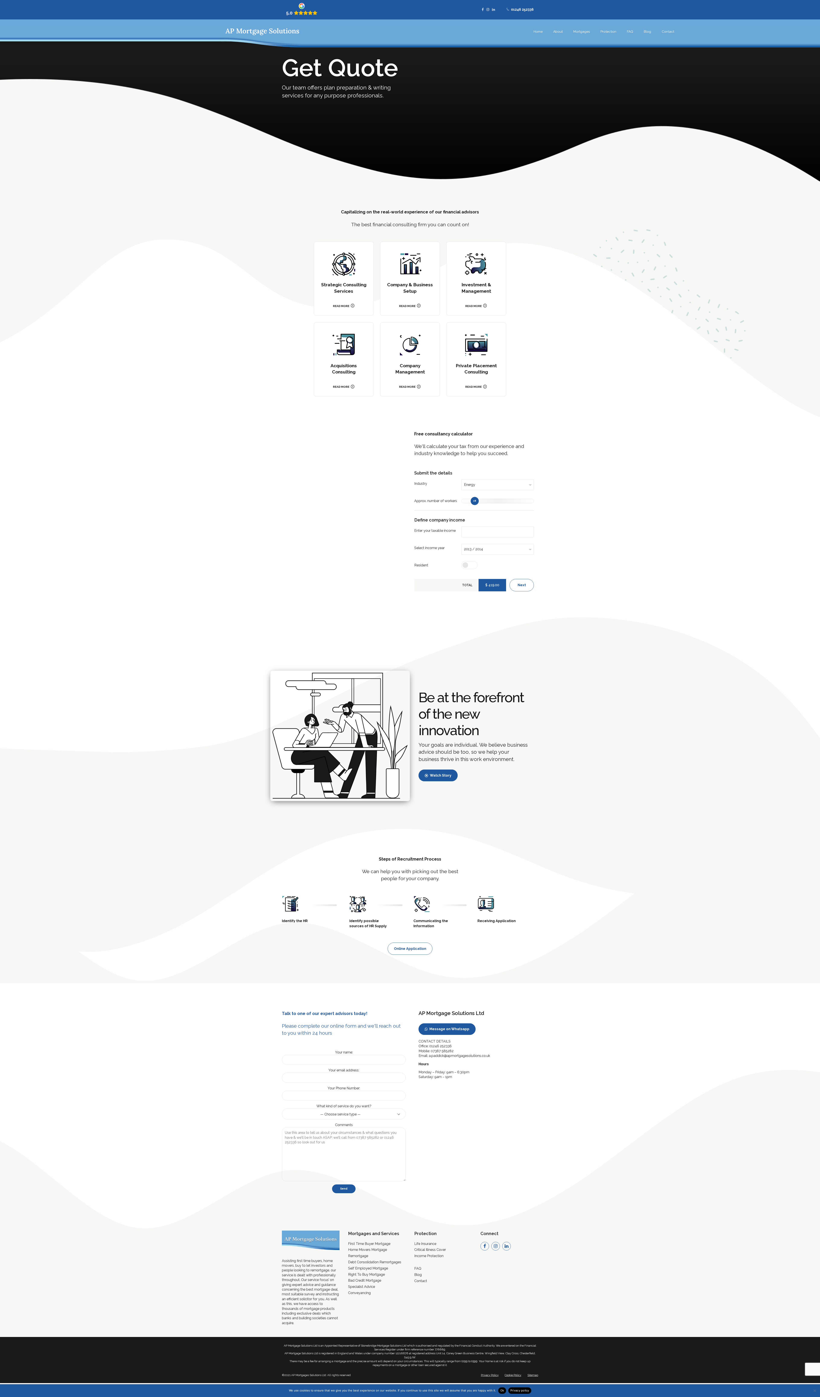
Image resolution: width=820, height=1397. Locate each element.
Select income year (429, 548)
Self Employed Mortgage (368, 1268)
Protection (608, 32)
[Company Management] (410, 344)
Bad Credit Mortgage (364, 1280)
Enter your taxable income (435, 531)
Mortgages (581, 32)
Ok (502, 1390)
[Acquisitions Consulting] (344, 344)
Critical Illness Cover (430, 1250)
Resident (421, 565)
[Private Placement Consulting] (476, 344)
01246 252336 (440, 1046)
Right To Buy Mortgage (366, 1274)
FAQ (630, 32)
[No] (815, 1390)
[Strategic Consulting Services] (344, 264)
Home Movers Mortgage (367, 1250)
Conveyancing (359, 1293)
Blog (647, 32)
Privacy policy (519, 1390)
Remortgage (358, 1256)
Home (538, 32)
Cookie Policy (513, 1375)
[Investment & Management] (476, 264)
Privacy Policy (490, 1375)
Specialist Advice (361, 1287)
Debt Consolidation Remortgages (374, 1262)
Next (522, 585)
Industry (420, 484)
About (558, 32)
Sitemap (532, 1375)
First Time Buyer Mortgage (369, 1244)
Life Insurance (425, 1244)
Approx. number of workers (435, 501)
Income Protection (429, 1256)
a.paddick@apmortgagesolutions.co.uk (459, 1056)
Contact (668, 32)
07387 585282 (442, 1051)
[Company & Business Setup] (410, 264)
